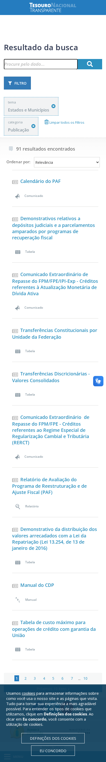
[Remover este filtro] (53, 106)
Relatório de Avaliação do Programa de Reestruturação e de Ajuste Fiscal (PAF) (49, 485)
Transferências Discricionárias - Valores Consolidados (51, 377)
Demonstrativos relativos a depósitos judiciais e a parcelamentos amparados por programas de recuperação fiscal (53, 228)
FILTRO (20, 83)
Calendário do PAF (40, 181)
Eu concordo (53, 750)
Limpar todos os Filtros (66, 122)
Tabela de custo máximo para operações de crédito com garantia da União (54, 628)
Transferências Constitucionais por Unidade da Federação (54, 333)
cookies (28, 693)
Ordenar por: (18, 161)
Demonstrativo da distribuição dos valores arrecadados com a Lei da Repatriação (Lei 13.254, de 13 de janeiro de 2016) (54, 538)
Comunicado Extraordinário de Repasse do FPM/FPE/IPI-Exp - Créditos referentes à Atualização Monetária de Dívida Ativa (55, 284)
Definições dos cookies (53, 738)
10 (85, 678)
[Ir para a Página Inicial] (56, 7)
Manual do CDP (37, 585)
